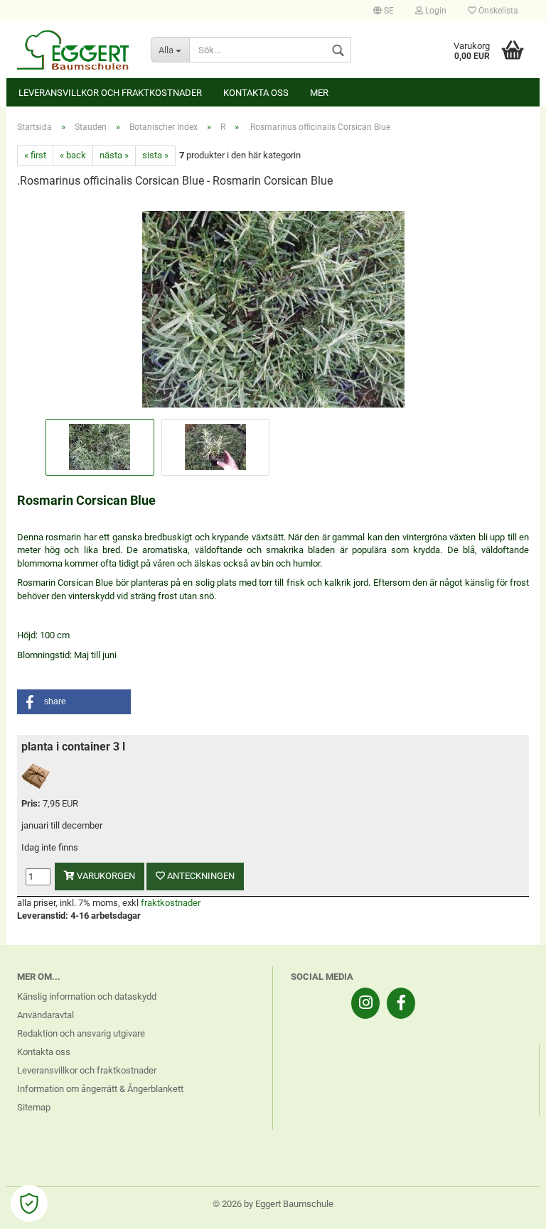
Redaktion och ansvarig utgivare (81, 1033)
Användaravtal (45, 1015)
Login (434, 11)
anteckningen (200, 875)
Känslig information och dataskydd (86, 996)
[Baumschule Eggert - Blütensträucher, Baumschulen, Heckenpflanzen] (73, 49)
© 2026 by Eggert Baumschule (273, 1203)
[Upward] (507, 1207)
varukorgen (105, 875)
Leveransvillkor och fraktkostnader (110, 92)
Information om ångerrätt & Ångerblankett (100, 1088)
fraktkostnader (170, 902)
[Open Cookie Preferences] (29, 1203)
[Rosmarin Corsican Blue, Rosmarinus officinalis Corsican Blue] (273, 307)
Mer (319, 92)
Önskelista (497, 11)
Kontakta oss (256, 92)
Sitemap (33, 1107)
